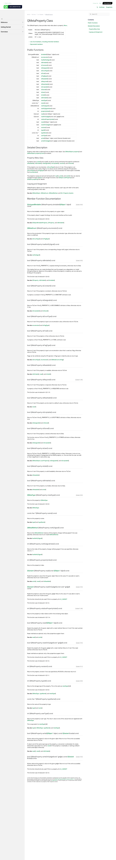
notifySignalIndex (46, 108)
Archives (101, 7)
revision (43, 127)
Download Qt (107, 3)
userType (43, 135)
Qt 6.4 (28, 14)
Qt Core (34, 14)
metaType (44, 100)
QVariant (30, 570)
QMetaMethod (53, 193)
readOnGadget (45, 117)
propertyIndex (45, 111)
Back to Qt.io (8, 3)
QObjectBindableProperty (39, 223)
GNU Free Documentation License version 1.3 (65, 779)
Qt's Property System (67, 193)
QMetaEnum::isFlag (57, 360)
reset (42, 122)
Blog (100, 3)
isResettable (44, 84)
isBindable (44, 62)
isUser (43, 92)
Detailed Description (94, 26)
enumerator (44, 57)
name (42, 103)
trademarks (54, 780)
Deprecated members (36, 44)
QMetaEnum (44, 193)
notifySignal (44, 106)
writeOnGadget (45, 141)
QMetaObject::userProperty (40, 461)
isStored (43, 89)
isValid (43, 95)
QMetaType (31, 495)
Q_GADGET (63, 599)
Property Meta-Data (94, 29)
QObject (39, 178)
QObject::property (32, 179)
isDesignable (45, 68)
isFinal (43, 73)
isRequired (44, 81)
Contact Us (95, 3)
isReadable (44, 79)
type (33, 522)
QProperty (51, 223)
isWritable (44, 98)
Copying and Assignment (95, 32)
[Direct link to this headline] (44, 50)
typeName (44, 133)
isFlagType (44, 76)
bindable (43, 54)
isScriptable (44, 87)
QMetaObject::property (72, 152)
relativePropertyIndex (47, 119)
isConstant (44, 65)
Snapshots (109, 7)
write (42, 138)
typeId (43, 130)
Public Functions (93, 23)
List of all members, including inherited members (44, 42)
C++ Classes (40, 14)
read (42, 114)
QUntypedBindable (34, 204)
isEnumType (44, 71)
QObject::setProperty (65, 178)
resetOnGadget (45, 125)
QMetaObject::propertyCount (35, 153)
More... (66, 25)
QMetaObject (36, 193)
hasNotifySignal (45, 60)
